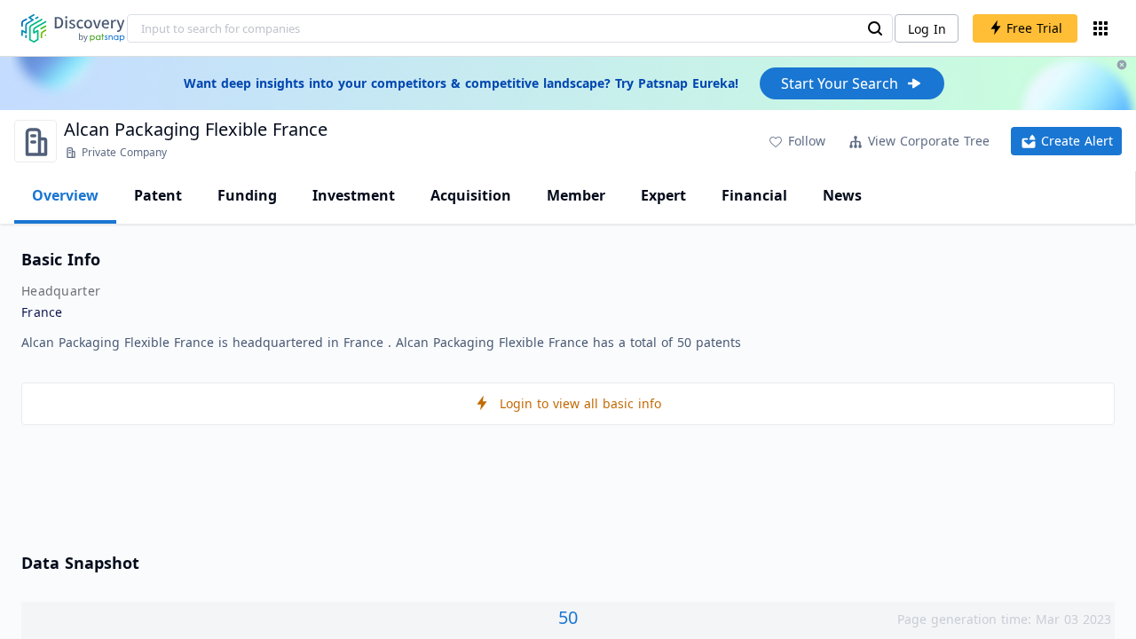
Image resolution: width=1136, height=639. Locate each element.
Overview (65, 195)
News (842, 195)
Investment (353, 195)
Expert (663, 195)
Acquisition (470, 195)
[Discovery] (73, 28)
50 (568, 617)
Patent (158, 195)
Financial (754, 195)
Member (576, 195)
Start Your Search (839, 83)
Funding (247, 195)
